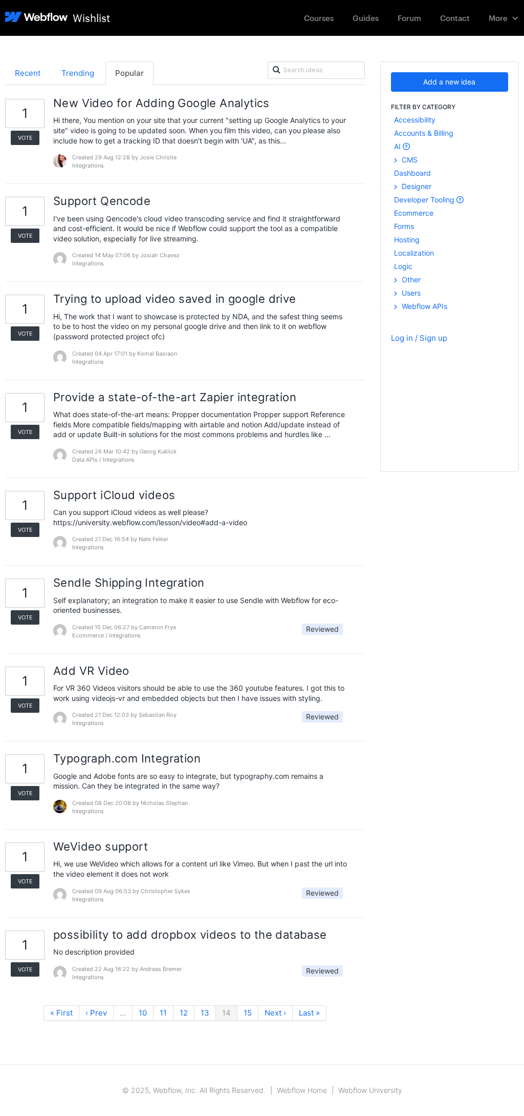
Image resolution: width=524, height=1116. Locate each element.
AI (398, 146)
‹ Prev (96, 1013)
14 (226, 1013)
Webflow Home (302, 1090)
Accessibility (414, 119)
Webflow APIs (423, 306)
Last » (309, 1013)
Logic (403, 266)
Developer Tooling (425, 199)
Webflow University (370, 1090)
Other (410, 279)
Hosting (407, 239)
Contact (455, 17)
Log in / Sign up (419, 338)
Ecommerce (413, 213)
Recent (27, 73)
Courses (319, 17)
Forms (404, 226)
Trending (77, 73)
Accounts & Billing (423, 133)
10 (143, 1013)
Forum (409, 17)
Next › (275, 1013)
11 (163, 1013)
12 (184, 1013)
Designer (415, 186)
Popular (129, 73)
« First (61, 1013)
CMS (409, 159)
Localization (414, 253)
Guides (366, 17)
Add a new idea (449, 81)
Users (410, 292)
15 (248, 1013)
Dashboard (412, 173)
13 (205, 1013)
